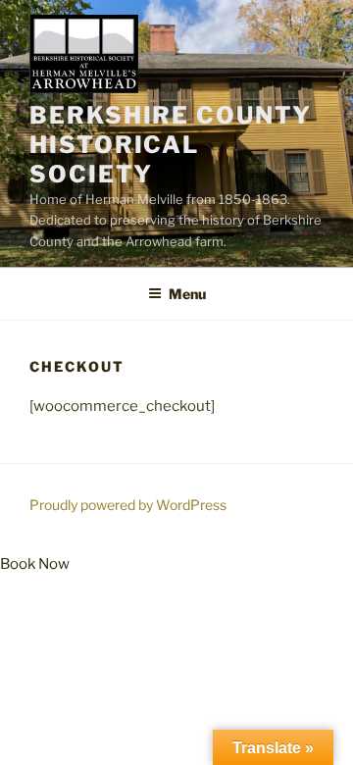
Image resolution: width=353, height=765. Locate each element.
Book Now (35, 564)
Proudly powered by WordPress (128, 504)
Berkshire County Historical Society (170, 144)
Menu (187, 293)
